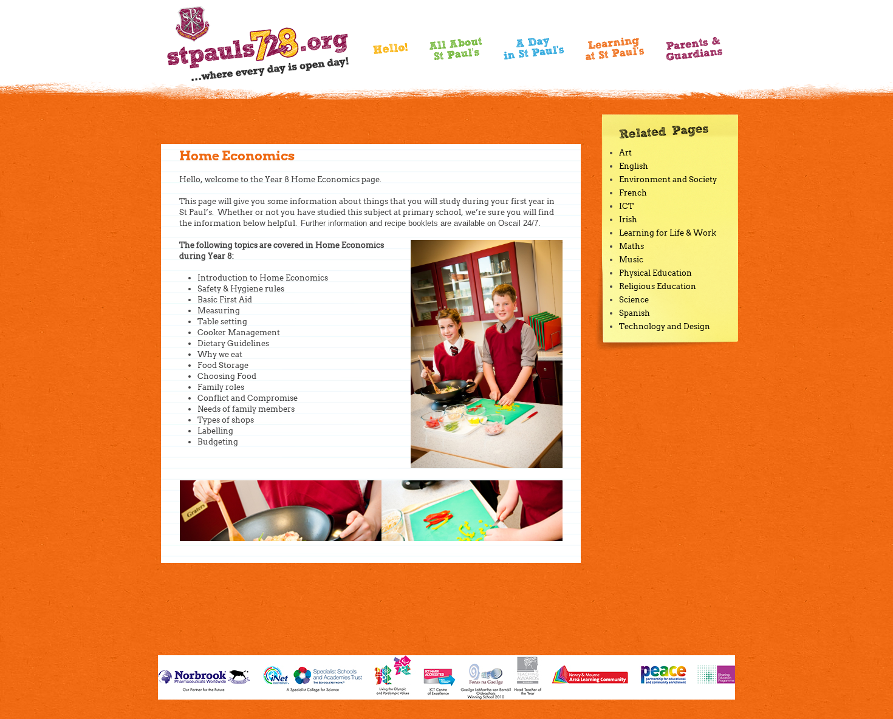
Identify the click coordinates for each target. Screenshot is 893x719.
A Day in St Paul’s (533, 49)
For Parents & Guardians (694, 49)
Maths (631, 246)
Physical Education (655, 273)
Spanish (634, 313)
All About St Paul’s (455, 49)
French (633, 192)
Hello (390, 52)
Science (634, 299)
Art (625, 152)
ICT (626, 206)
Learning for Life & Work (667, 232)
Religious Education (657, 286)
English (633, 166)
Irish (628, 219)
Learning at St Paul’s (614, 49)
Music (631, 259)
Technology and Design (664, 326)
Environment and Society (668, 179)
